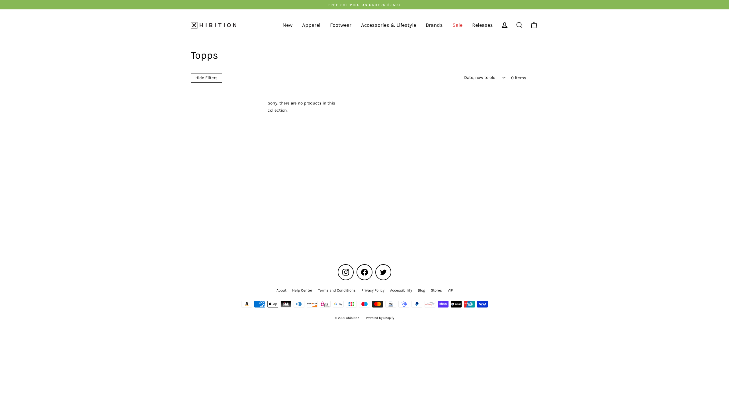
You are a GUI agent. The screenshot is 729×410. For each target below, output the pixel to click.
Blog (421, 290)
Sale (457, 25)
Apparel (311, 25)
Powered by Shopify (380, 318)
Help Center (302, 290)
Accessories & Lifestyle (388, 25)
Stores (436, 290)
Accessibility (401, 290)
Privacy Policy (372, 290)
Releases (482, 25)
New (287, 25)
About (281, 290)
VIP (450, 290)
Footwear (340, 25)
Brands (434, 25)
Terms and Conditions (337, 290)
